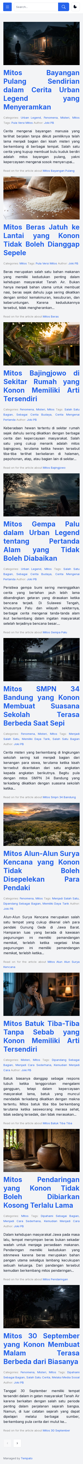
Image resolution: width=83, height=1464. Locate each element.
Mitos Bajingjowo (54, 467)
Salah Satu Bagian (66, 739)
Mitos (76, 117)
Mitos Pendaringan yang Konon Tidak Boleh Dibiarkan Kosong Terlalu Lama (41, 1192)
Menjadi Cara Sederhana (33, 1065)
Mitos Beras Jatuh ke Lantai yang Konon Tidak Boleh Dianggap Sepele (41, 240)
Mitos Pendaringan (55, 1279)
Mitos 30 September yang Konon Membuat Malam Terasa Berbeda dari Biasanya (41, 1349)
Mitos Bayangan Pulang (58, 170)
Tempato (27, 1458)
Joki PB (49, 122)
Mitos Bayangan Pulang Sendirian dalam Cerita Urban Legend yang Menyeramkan (41, 90)
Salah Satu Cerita (38, 1377)
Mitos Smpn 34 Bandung (59, 797)
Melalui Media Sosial (66, 1377)
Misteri (64, 117)
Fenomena (51, 117)
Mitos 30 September (56, 1430)
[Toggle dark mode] (75, 7)
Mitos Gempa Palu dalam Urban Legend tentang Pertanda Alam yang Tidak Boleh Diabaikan (41, 541)
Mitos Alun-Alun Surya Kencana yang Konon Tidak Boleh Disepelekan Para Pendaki (41, 870)
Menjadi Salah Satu (65, 898)
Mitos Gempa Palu (55, 632)
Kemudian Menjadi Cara (62, 1221)
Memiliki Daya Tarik (36, 739)
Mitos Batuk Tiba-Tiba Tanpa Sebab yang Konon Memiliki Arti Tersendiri (41, 1036)
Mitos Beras (51, 316)
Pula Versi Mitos (22, 122)
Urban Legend (31, 117)
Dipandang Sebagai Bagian (22, 903)
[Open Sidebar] (7, 7)
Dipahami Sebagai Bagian (60, 1216)
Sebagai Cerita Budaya (34, 414)
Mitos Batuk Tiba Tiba (57, 1123)
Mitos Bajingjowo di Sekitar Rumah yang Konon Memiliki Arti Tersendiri (41, 386)
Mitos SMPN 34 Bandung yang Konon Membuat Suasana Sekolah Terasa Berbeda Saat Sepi (41, 706)
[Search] (63, 7)
